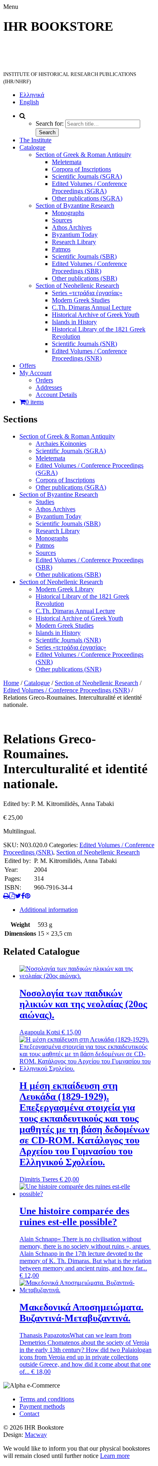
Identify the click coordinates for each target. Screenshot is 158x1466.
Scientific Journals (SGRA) (87, 176)
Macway (36, 1434)
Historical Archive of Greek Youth (95, 314)
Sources (62, 220)
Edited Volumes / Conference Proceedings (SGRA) (89, 187)
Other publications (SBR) (84, 278)
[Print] (6, 895)
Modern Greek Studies (81, 300)
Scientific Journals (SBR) (84, 256)
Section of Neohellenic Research (77, 285)
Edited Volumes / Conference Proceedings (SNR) (89, 355)
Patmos (61, 249)
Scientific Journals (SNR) (84, 343)
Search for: (50, 123)
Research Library (74, 241)
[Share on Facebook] (23, 895)
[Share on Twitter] (18, 895)
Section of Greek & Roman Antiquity (83, 154)
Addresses (49, 387)
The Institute (35, 140)
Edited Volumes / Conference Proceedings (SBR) (89, 267)
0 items (35, 402)
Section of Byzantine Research (75, 205)
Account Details (56, 394)
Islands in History (74, 322)
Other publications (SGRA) (87, 198)
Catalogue (32, 147)
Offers (27, 365)
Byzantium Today (75, 234)
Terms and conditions (46, 1399)
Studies (45, 501)
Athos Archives (72, 227)
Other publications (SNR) (68, 669)
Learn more (115, 1455)
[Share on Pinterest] (27, 895)
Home (11, 682)
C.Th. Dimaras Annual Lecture (91, 307)
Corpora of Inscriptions (81, 169)
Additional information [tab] (48, 909)
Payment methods (42, 1406)
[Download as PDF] (12, 895)
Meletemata (66, 161)
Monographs (68, 212)
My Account (35, 372)
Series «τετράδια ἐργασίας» (87, 292)
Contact (29, 1413)
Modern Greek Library (65, 589)
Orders (44, 380)
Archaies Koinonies (61, 443)
